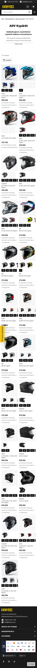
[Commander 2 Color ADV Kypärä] (9, 568)
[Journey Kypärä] (27, 433)
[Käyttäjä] (28, 6)
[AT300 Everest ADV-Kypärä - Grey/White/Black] (4, 220)
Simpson (21, 409)
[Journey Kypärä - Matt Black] (22, 445)
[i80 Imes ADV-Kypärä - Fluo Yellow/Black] (29, 220)
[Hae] (29, 12)
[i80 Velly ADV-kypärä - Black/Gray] (4, 265)
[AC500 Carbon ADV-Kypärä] (27, 163)
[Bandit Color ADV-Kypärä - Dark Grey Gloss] (12, 400)
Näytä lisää (18, 44)
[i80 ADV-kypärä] (9, 343)
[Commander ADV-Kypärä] (9, 118)
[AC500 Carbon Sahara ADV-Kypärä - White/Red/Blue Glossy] (22, 130)
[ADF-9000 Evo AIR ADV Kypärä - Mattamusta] (4, 175)
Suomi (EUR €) (9, 656)
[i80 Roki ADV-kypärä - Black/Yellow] (29, 265)
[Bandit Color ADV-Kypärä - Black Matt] (4, 400)
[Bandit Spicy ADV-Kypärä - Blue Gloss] (22, 355)
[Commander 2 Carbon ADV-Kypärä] (9, 433)
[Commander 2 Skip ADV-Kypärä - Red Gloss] (29, 535)
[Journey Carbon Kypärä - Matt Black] (22, 400)
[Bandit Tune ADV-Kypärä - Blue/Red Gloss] (4, 310)
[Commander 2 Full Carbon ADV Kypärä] (9, 478)
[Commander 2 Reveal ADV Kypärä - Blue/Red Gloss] (12, 85)
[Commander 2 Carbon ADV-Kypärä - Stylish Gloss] (4, 445)
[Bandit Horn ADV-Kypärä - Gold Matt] (22, 310)
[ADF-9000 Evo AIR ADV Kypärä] (9, 163)
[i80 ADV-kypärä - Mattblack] (4, 355)
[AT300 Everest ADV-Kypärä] (9, 208)
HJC (20, 229)
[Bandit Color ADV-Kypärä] (9, 388)
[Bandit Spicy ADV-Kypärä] (27, 343)
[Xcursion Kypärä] (27, 478)
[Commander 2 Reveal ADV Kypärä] (9, 73)
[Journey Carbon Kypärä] (27, 388)
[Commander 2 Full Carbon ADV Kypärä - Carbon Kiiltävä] (4, 490)
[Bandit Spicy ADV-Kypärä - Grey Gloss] (29, 355)
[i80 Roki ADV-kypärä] (27, 253)
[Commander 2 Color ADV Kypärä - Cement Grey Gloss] (12, 580)
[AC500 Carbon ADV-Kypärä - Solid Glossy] (22, 175)
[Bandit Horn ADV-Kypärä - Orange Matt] (29, 310)
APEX (20, 138)
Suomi (21, 656)
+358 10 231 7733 (12, 2)
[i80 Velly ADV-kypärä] (9, 253)
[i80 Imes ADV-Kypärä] (27, 208)
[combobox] (16, 12)
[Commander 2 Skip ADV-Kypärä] (27, 523)
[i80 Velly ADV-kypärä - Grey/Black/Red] (12, 265)
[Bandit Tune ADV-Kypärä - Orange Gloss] (12, 310)
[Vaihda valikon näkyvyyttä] (34, 12)
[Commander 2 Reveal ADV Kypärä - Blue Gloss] (4, 85)
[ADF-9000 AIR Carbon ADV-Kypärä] (9, 523)
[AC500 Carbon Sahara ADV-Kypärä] (27, 118)
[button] (2, 334)
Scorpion (4, 183)
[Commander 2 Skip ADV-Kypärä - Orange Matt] (22, 535)
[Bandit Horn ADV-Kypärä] (27, 298)
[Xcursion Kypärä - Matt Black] (22, 490)
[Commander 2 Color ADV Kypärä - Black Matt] (4, 580)
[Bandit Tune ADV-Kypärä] (9, 298)
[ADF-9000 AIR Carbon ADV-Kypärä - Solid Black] (4, 535)
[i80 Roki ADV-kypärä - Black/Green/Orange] (22, 265)
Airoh (3, 93)
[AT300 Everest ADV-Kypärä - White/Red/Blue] (12, 220)
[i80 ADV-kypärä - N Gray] (12, 355)
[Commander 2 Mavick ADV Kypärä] (27, 73)
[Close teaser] (5, 325)
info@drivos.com (27, 2)
